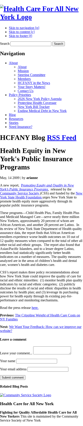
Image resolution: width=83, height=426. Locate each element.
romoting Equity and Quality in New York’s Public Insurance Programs (37, 187)
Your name (7, 361)
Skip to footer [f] (20, 36)
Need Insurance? (20, 127)
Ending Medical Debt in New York (42, 111)
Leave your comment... (16, 353)
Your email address (13, 369)
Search (5, 43)
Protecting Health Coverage (37, 103)
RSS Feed (61, 137)
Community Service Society (20, 193)
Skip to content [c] (22, 32)
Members (24, 79)
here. (35, 308)
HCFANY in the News (34, 83)
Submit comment (13, 377)
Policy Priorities (20, 95)
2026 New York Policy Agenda (40, 99)
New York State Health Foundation (41, 195)
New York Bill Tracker (34, 107)
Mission (23, 71)
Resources (16, 119)
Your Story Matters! (31, 87)
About (13, 63)
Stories (13, 123)
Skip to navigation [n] (24, 28)
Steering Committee (31, 75)
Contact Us (25, 91)
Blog (12, 115)
